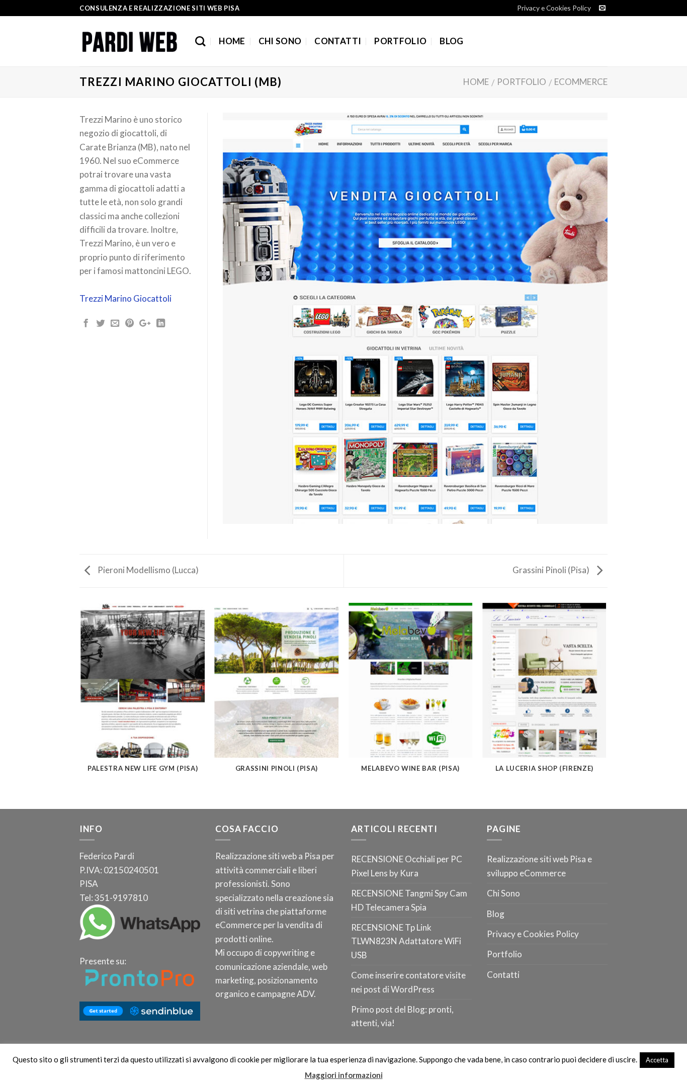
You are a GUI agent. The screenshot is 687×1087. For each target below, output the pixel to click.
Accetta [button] (657, 1060)
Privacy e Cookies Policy (554, 8)
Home (232, 41)
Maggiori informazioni (344, 1074)
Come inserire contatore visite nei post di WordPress (408, 982)
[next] (606, 705)
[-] (129, 41)
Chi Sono (280, 41)
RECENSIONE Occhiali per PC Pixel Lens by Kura (406, 866)
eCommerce (581, 81)
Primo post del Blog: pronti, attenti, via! (402, 1016)
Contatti (337, 41)
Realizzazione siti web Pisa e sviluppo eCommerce (539, 866)
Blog (451, 41)
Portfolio (400, 41)
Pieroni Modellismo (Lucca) (147, 570)
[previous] (81, 705)
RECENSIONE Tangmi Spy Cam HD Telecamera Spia (409, 900)
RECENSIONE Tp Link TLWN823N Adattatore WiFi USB (406, 941)
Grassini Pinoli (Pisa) (551, 570)
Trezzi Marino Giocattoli (125, 298)
